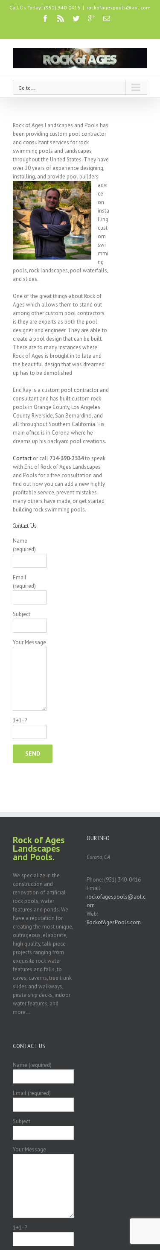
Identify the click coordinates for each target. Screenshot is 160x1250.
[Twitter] (76, 18)
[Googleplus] (91, 18)
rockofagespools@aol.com (119, 7)
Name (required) (24, 545)
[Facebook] (45, 18)
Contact (22, 458)
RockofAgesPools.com (114, 922)
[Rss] (60, 18)
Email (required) (24, 582)
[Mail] (106, 18)
